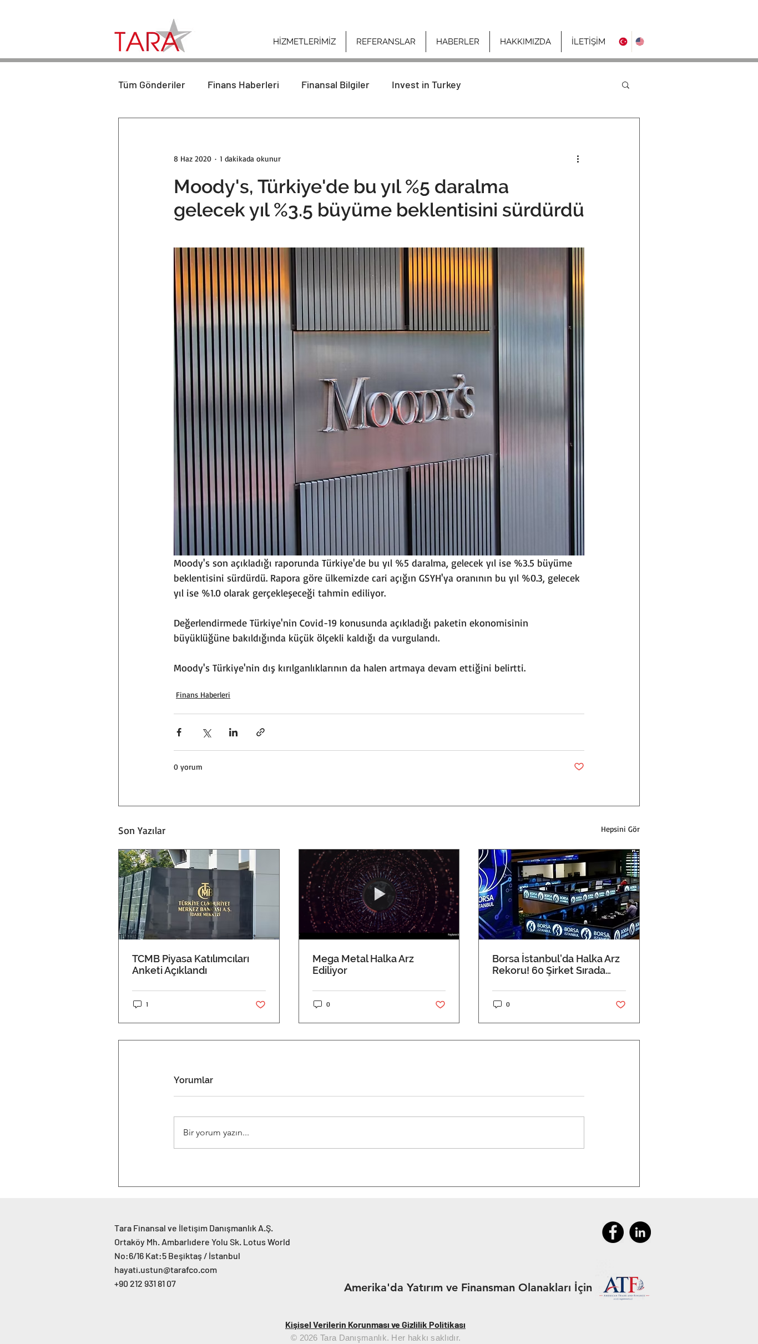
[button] (525, 41)
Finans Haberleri (243, 84)
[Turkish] (623, 41)
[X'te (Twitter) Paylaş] (206, 732)
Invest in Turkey (426, 84)
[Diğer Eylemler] (577, 158)
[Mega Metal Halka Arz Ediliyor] (379, 894)
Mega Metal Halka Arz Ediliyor (363, 964)
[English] (639, 41)
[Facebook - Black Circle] (613, 1232)
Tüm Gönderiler (151, 84)
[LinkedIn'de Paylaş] (233, 732)
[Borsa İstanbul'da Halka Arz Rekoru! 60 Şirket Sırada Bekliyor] (559, 894)
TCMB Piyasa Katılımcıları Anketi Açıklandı (190, 964)
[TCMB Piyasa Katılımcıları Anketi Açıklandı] (199, 894)
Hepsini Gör (620, 828)
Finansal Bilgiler (335, 84)
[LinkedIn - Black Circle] (640, 1232)
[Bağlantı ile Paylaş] (260, 732)
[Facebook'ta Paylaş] (179, 732)
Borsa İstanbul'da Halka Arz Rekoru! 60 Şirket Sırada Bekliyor (556, 964)
